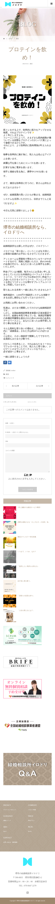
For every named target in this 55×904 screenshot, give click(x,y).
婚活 (31, 63)
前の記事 (15, 386)
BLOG (30, 831)
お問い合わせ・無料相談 (10, 842)
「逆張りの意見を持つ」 (26, 596)
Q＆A (4, 831)
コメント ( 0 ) (32, 402)
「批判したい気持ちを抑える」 (28, 566)
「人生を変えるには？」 (26, 610)
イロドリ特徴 (32, 809)
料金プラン (31, 820)
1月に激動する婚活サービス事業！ (29, 507)
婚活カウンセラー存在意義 (27, 537)
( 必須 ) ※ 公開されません (16, 432)
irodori (13, 370)
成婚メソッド (7, 820)
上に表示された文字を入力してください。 (27, 479)
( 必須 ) (9, 423)
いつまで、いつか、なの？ (27, 551)
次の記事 (39, 386)
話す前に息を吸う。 (24, 581)
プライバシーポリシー (9, 809)
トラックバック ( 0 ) (9, 402)
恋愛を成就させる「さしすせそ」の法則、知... (34, 522)
